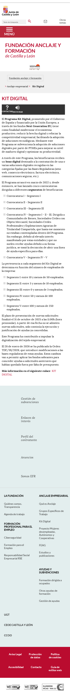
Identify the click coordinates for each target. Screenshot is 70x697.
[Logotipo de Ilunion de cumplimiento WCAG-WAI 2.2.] (53, 689)
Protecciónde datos (35, 656)
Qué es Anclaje (47, 503)
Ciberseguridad (12, 537)
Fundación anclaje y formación (25, 78)
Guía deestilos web (55, 669)
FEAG (42, 545)
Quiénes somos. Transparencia (13, 505)
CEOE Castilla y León (18, 624)
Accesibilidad (16, 667)
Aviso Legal (15, 654)
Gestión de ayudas (49, 600)
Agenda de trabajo (14, 514)
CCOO (8, 635)
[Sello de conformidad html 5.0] (31, 688)
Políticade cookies (55, 656)
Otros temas (62, 21)
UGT (7, 614)
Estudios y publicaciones (46, 554)
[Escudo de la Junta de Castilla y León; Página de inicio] (10, 15)
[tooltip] (45, 21)
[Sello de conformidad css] (13, 688)
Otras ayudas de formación (48, 592)
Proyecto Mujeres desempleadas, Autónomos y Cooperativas (49, 533)
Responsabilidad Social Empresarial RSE (17, 557)
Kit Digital (44, 521)
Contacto (36, 667)
